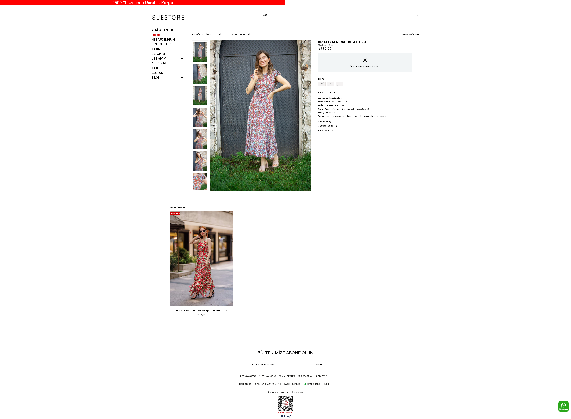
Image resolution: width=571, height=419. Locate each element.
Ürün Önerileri (325, 130)
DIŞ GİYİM (158, 54)
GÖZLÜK (157, 73)
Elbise (156, 35)
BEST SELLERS (161, 44)
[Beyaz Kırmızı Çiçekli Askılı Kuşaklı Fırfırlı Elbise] (201, 258)
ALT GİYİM (159, 63)
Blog (326, 384)
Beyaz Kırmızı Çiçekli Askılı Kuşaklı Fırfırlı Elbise (201, 310)
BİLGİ (155, 77)
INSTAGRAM (306, 376)
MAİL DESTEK (288, 376)
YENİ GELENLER (162, 30)
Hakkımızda (245, 384)
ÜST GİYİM (159, 58)
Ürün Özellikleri (326, 93)
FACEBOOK (322, 376)
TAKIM (156, 49)
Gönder (319, 364)
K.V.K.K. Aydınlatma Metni (268, 384)
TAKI (155, 68)
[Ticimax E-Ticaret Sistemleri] (285, 416)
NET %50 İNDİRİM (163, 39)
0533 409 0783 (248, 376)
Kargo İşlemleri (292, 384)
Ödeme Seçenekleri (327, 126)
